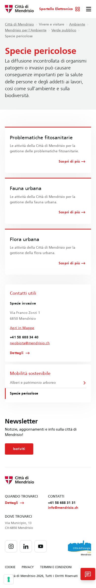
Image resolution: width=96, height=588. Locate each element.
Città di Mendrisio (19, 24)
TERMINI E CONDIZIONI (56, 567)
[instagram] (11, 546)
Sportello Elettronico (56, 9)
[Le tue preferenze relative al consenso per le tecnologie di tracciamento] (8, 579)
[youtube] (40, 546)
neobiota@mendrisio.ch (30, 343)
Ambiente (77, 24)
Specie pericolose (24, 393)
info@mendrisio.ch (63, 508)
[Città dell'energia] (79, 547)
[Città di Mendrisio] (19, 9)
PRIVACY (28, 567)
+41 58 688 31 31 (62, 503)
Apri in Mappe (22, 328)
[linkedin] (26, 546)
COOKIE (10, 567)
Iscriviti (19, 449)
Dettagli (16, 353)
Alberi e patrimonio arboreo (33, 383)
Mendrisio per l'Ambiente (26, 30)
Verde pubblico (63, 30)
